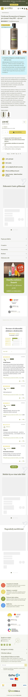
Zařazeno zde (5, 258)
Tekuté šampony (5, 12)
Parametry (4, 250)
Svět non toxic (5, 62)
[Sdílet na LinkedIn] (17, 154)
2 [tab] (13, 229)
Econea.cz (12, 69)
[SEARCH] (20, 8)
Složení (3, 254)
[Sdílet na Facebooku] (11, 154)
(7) (13, 21)
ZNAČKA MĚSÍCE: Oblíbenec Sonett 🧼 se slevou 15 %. (14, 3)
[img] (6, 357)
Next (26, 36)
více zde (11, 669)
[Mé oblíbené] (22, 8)
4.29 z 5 (17, 334)
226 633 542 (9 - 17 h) (6, 639)
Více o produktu (4, 107)
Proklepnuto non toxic (7, 27)
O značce (3, 245)
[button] (24, 122)
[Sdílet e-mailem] (20, 154)
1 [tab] (11, 229)
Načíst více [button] (14, 467)
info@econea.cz (5, 641)
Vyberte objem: (4, 110)
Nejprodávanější (6, 25)
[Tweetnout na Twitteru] (13, 154)
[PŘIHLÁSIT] (25, 665)
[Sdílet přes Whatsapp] (18, 154)
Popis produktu (6, 239)
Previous (2, 36)
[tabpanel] (14, 208)
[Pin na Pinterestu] (15, 154)
